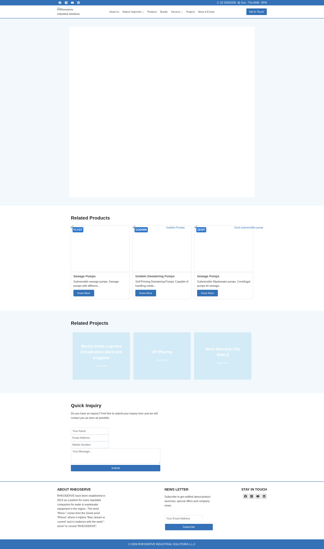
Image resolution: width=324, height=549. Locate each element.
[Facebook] (60, 2)
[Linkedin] (78, 2)
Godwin (141, 229)
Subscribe (189, 527)
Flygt (78, 229)
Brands (164, 11)
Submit (115, 468)
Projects (190, 11)
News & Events (206, 11)
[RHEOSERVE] (70, 11)
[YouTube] (72, 2)
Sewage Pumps (84, 276)
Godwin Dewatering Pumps (155, 276)
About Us (114, 11)
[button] (83, 293)
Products (152, 11)
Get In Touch (256, 11)
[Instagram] (66, 2)
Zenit (201, 229)
